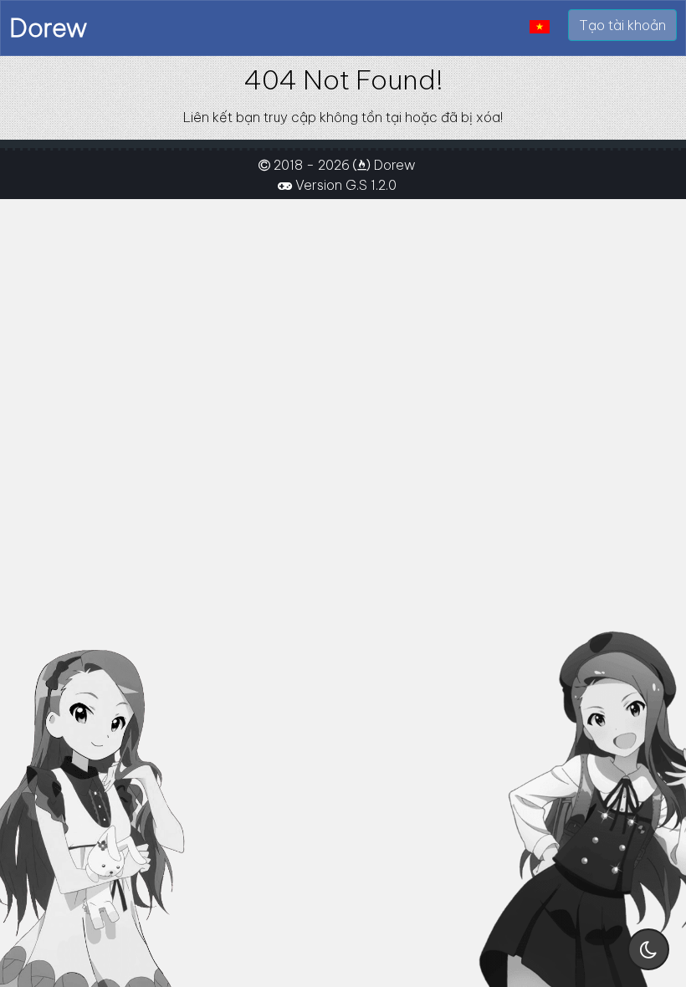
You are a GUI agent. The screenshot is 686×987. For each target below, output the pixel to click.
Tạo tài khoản (622, 25)
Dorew (48, 27)
